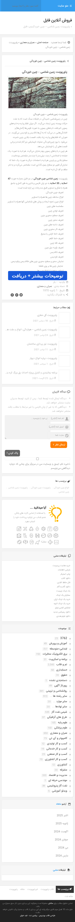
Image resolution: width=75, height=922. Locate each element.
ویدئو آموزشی (59, 791)
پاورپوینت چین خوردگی (40, 488)
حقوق (64, 675)
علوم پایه (62, 722)
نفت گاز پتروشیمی (57, 786)
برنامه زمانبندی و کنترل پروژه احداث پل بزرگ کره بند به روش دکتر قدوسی (31, 373)
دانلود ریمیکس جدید (61, 612)
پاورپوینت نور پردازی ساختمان (42, 344)
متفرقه (63, 770)
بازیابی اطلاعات (64, 570)
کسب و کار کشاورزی (56, 759)
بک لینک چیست (63, 591)
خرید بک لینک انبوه (62, 603)
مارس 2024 (62, 856)
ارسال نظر (60, 445)
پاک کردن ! (12, 453)
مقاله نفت (69, 896)
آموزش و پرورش (58, 643)
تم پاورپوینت (32, 889)
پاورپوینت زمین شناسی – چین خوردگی (47, 61)
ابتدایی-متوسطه (58, 649)
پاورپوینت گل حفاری (47, 315)
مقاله (22, 889)
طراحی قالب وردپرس (47, 915)
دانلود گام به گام (63, 587)
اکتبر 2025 (62, 815)
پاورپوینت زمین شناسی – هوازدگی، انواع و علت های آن (31, 330)
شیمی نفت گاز (59, 712)
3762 (63, 638)
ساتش (50, 903)
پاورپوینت (13, 889)
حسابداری (61, 670)
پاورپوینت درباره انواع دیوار (43, 358)
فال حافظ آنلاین (63, 582)
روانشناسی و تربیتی (56, 691)
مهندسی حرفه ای (57, 780)
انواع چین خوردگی (61, 488)
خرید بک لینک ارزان (62, 599)
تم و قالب (61, 664)
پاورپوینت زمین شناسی (18, 488)
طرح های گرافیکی (57, 717)
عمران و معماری (27, 42)
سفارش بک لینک (63, 595)
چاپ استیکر (65, 574)
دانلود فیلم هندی (63, 616)
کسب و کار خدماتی (56, 749)
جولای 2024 (61, 840)
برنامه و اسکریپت (58, 659)
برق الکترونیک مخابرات (54, 654)
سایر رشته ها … (58, 696)
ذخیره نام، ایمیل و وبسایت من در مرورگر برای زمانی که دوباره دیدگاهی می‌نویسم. (39, 466)
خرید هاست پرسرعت (61, 565)
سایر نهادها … (59, 706)
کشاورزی (62, 764)
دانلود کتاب (65, 578)
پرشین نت (33, 915)
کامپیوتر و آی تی (58, 738)
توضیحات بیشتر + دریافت (37, 275)
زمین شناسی (64, 492)
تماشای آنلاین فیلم (62, 608)
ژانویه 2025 (62, 823)
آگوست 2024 (61, 831)
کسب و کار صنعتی (57, 754)
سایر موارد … (60, 701)
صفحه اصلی (42, 42)
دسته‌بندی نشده (58, 680)
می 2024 (63, 848)
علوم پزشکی (60, 727)
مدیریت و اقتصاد (58, 775)
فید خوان (23, 915)
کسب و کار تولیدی (57, 743)
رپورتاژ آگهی (60, 685)
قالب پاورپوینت (47, 889)
